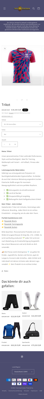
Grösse (4, 120)
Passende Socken (10, 227)
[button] (4, 8)
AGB (41, 391)
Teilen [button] (6, 271)
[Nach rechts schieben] (26, 99)
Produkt (4, 342)
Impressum (34, 391)
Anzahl (4, 140)
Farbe (3, 130)
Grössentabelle (7, 116)
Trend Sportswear (20, 388)
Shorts (4, 313)
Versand (11, 113)
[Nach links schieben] (17, 99)
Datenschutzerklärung (15, 391)
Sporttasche (26, 342)
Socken (24, 313)
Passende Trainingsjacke (13, 224)
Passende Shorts (10, 221)
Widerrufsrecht (23, 394)
